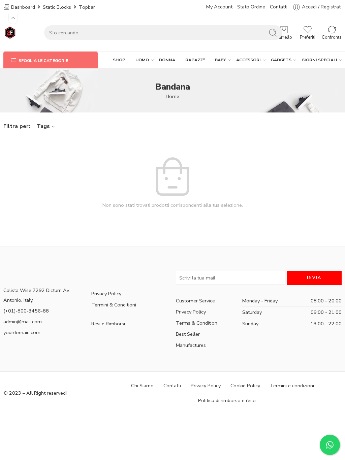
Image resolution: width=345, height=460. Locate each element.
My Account (219, 6)
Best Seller (188, 334)
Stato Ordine (251, 6)
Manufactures (191, 345)
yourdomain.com (21, 332)
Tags (43, 126)
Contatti (278, 6)
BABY (220, 60)
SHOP (119, 60)
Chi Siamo (142, 385)
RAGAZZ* (195, 60)
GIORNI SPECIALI (319, 60)
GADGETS (281, 60)
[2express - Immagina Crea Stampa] (10, 32)
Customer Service (195, 300)
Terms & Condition (196, 323)
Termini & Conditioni (113, 304)
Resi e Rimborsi (108, 323)
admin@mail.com (22, 321)
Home (172, 96)
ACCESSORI (248, 60)
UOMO (142, 60)
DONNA (167, 60)
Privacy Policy (106, 293)
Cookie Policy (245, 385)
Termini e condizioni (292, 385)
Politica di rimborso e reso (227, 400)
